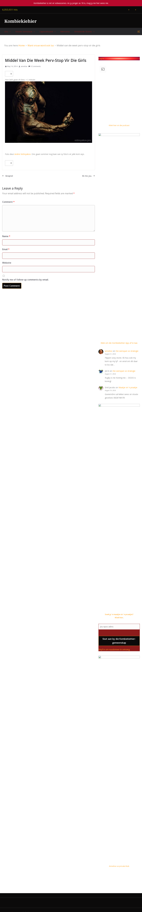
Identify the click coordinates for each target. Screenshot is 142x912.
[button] (9, 32)
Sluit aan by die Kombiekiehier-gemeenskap (119, 640)
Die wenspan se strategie (127, 351)
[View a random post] (138, 31)
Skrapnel (9, 176)
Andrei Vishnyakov (22, 154)
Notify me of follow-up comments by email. (25, 279)
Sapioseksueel (46, 31)
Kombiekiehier (20, 21)
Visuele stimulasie (23, 31)
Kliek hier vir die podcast (119, 125)
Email (5, 249)
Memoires (65, 31)
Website (6, 262)
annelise (24, 66)
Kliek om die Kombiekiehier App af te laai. (119, 343)
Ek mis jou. (87, 176)
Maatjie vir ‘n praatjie (128, 387)
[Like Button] (8, 74)
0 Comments (36, 66)
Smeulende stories (83, 31)
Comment (8, 201)
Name (6, 236)
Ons (6, 31)
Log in (101, 58)
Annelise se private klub (119, 866)
